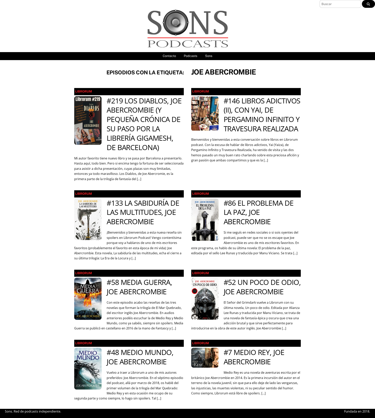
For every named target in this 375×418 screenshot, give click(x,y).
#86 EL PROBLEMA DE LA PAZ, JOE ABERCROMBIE (259, 212)
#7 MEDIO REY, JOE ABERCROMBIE (254, 356)
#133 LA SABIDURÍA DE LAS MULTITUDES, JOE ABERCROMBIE (143, 212)
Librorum (83, 91)
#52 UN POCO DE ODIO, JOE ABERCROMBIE (262, 286)
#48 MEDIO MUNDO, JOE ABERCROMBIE (140, 356)
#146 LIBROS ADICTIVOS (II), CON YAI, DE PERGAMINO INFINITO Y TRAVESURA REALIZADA (262, 115)
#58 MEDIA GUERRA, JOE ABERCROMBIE (139, 286)
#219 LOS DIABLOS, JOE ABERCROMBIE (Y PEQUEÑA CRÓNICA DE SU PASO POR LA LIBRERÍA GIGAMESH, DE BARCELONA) (144, 124)
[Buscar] (368, 4)
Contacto (169, 56)
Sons (208, 56)
